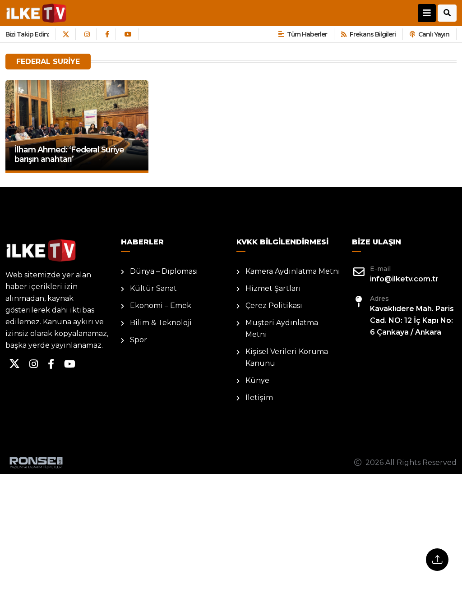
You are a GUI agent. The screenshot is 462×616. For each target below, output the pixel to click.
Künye (257, 380)
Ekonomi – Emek (160, 305)
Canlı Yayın (433, 34)
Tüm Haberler (307, 34)
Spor (138, 340)
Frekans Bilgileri (373, 34)
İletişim (259, 397)
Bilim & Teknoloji (161, 322)
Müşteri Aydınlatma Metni (281, 328)
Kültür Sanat (153, 288)
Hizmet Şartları (273, 288)
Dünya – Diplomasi (164, 271)
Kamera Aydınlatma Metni (292, 271)
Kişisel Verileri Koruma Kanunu (286, 357)
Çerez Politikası (273, 305)
